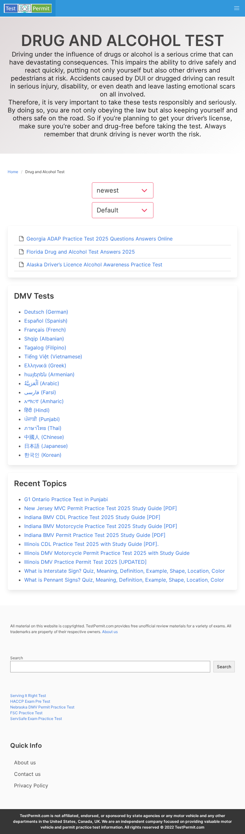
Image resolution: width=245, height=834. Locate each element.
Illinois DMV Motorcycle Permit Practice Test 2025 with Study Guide (106, 553)
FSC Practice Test (26, 712)
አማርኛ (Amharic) (44, 401)
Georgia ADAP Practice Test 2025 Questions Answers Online (99, 238)
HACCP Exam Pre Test (30, 701)
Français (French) (45, 329)
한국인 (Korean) (43, 455)
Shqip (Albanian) (44, 338)
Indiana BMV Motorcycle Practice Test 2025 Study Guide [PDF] (100, 526)
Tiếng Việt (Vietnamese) (53, 356)
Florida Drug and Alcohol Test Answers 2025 (80, 252)
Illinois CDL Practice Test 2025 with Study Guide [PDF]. (91, 544)
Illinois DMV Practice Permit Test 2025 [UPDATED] (85, 562)
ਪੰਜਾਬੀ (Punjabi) (42, 419)
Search (16, 657)
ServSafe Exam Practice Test (36, 718)
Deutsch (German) (46, 312)
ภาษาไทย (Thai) (43, 428)
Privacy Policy (31, 785)
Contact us (27, 774)
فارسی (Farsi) (40, 392)
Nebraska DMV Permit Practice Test (42, 707)
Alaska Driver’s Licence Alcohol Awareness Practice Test (94, 264)
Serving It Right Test (28, 695)
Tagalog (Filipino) (45, 347)
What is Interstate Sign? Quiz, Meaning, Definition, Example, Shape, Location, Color (124, 571)
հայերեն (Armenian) (49, 374)
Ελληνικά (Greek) (45, 365)
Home (13, 171)
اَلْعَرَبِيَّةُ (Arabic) (41, 383)
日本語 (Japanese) (46, 446)
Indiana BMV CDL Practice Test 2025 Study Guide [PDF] (92, 517)
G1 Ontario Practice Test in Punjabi (66, 499)
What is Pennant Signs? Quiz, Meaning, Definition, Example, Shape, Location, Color (124, 580)
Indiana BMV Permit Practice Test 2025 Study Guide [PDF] (95, 535)
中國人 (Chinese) (44, 437)
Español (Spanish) (46, 321)
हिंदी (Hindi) (37, 410)
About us (110, 631)
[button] (236, 8)
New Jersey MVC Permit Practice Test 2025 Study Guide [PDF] (100, 508)
